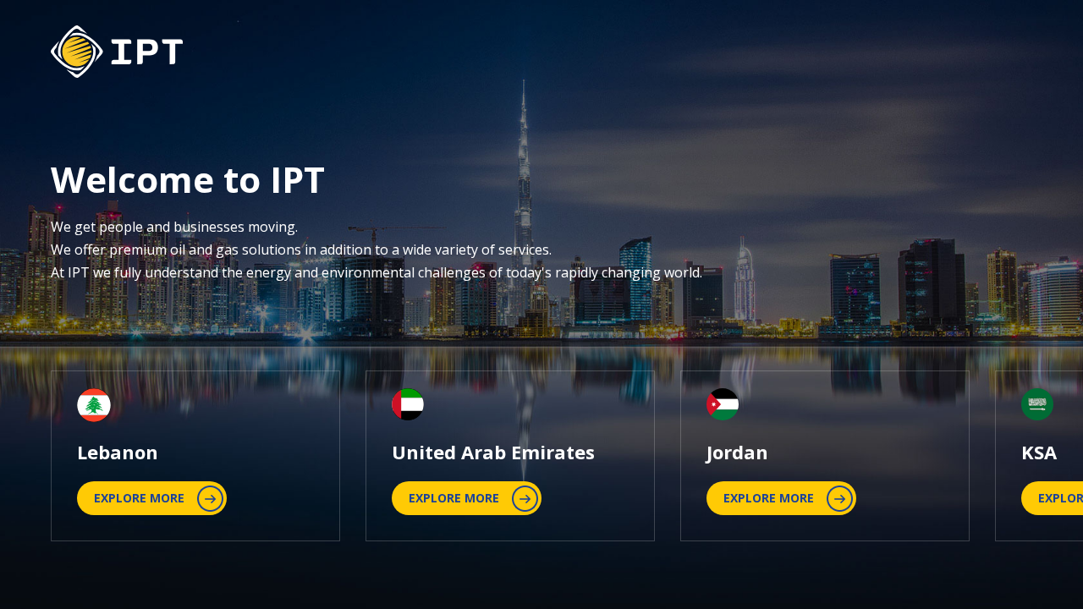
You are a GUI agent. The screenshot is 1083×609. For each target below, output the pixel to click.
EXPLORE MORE (139, 498)
